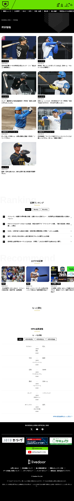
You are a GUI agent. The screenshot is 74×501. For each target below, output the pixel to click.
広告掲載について (27, 468)
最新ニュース (7, 11)
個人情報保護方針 (41, 468)
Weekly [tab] (36, 209)
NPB (30, 11)
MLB (24, 11)
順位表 (46, 11)
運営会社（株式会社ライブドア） (61, 471)
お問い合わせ (15, 468)
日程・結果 (37, 11)
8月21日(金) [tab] (51, 339)
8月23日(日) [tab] (29, 339)
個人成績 (54, 11)
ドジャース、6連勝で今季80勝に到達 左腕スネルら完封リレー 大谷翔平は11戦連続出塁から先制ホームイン (39, 217)
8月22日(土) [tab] (40, 339)
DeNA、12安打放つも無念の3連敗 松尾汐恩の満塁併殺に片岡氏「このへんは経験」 (34, 231)
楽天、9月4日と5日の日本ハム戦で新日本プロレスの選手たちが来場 (28, 236)
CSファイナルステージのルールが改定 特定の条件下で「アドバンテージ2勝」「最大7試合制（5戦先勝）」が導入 (39, 225)
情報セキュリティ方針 (56, 468)
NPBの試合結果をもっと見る (62, 416)
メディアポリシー (28, 471)
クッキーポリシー (42, 471)
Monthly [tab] (45, 209)
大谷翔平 (17, 11)
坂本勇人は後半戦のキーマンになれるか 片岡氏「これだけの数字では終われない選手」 (35, 241)
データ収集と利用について (11, 471)
